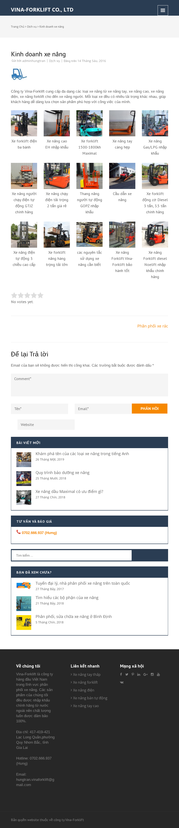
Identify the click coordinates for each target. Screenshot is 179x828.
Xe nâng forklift (85, 682)
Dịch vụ (32, 26)
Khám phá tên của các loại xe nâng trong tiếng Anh (82, 453)
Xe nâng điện (83, 690)
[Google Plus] (145, 674)
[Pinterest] (133, 674)
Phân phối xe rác (152, 326)
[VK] (122, 682)
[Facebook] (121, 674)
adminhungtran (33, 61)
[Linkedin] (138, 674)
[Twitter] (126, 674)
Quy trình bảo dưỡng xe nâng (63, 472)
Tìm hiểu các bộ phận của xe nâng (67, 597)
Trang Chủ (17, 26)
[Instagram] (152, 674)
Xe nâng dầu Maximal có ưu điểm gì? (69, 491)
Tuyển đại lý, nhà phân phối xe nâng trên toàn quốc (83, 583)
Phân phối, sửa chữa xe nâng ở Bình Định (74, 616)
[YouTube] (158, 674)
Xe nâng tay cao (86, 705)
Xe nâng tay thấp (87, 674)
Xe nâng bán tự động (90, 698)
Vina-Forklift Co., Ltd (42, 9)
